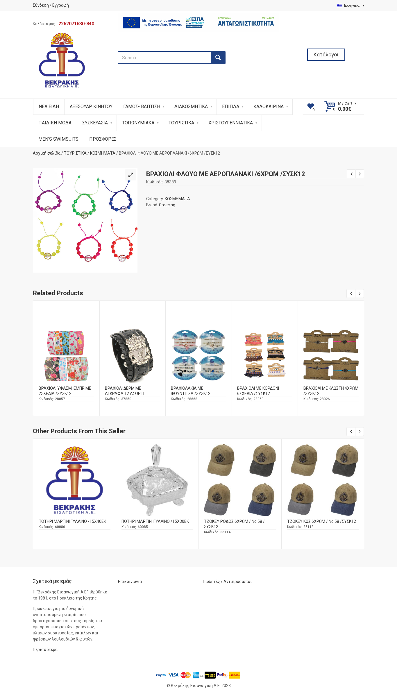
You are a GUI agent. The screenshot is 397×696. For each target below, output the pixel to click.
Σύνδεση (41, 5)
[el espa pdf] (198, 48)
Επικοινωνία (130, 581)
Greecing (167, 205)
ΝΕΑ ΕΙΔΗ (49, 106)
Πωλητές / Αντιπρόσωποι (227, 581)
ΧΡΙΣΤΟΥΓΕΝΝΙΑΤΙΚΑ (230, 123)
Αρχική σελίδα (46, 153)
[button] (130, 174)
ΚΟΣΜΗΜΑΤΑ (102, 153)
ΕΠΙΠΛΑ (230, 106)
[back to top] (376, 661)
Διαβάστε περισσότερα (66, 360)
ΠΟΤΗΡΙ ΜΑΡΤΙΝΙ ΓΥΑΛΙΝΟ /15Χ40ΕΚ (72, 521)
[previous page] (351, 173)
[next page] (359, 173)
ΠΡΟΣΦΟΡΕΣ (103, 139)
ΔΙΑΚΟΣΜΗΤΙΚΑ (191, 106)
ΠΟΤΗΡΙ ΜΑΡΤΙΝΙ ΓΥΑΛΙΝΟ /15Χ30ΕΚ (155, 521)
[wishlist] (311, 107)
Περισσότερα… (46, 649)
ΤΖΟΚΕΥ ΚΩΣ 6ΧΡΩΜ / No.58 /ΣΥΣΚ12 (321, 521)
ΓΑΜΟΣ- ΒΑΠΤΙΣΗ (141, 106)
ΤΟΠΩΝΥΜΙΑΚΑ (138, 123)
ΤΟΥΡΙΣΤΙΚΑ (181, 123)
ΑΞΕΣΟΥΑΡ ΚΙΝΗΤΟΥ (91, 106)
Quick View (66, 344)
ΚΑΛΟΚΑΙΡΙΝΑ (268, 106)
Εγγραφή (60, 5)
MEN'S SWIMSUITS (58, 139)
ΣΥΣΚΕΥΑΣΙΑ (95, 123)
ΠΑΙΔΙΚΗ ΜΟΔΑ (54, 123)
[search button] (218, 57)
